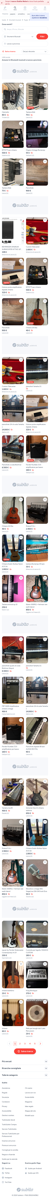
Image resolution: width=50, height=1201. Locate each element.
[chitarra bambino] (13, 979)
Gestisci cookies (8, 1115)
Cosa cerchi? (7, 24)
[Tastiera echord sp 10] (13, 594)
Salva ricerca (10, 51)
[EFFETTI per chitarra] (13, 138)
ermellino (21, 14)
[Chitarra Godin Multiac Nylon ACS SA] (13, 553)
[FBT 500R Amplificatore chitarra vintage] (13, 696)
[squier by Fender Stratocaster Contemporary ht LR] (13, 940)
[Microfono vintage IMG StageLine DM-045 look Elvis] (37, 878)
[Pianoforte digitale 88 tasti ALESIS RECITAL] (37, 736)
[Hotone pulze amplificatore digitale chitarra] (13, 277)
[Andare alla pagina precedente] (9, 1043)
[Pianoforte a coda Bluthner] (13, 454)
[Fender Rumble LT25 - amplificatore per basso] (37, 454)
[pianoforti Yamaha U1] (37, 375)
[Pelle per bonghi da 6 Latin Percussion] (37, 1018)
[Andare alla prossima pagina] (40, 1043)
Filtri (42, 36)
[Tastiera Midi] (37, 101)
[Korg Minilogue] (37, 979)
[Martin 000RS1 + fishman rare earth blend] (37, 594)
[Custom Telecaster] (37, 236)
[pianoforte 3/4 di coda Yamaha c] (13, 414)
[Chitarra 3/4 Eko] (37, 316)
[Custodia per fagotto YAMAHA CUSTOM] (37, 940)
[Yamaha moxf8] (13, 797)
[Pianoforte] (37, 176)
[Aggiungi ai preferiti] (21, 86)
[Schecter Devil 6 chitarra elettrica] (37, 797)
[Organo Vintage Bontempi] (37, 138)
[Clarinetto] (13, 101)
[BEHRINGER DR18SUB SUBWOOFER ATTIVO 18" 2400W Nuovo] (13, 236)
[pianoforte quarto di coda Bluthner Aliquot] (13, 655)
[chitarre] (13, 1018)
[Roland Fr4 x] (37, 515)
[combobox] (26, 29)
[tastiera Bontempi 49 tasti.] (37, 553)
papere (12, 14)
